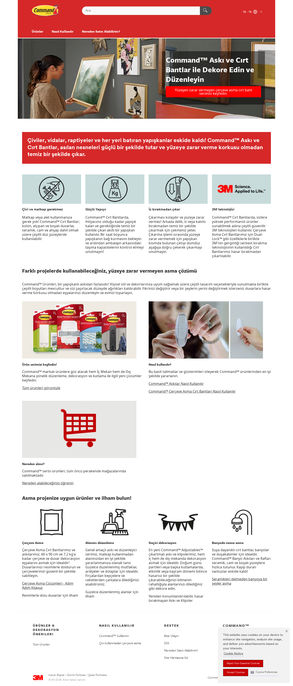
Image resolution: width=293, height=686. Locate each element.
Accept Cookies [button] (236, 672)
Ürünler (37, 31)
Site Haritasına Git (176, 657)
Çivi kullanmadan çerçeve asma (120, 643)
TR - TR (247, 12)
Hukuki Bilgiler (56, 675)
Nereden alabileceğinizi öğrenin (48, 483)
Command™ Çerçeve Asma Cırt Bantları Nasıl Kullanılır (192, 391)
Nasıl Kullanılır (62, 31)
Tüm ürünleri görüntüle (41, 388)
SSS (166, 643)
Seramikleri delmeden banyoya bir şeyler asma (239, 581)
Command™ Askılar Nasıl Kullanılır (176, 383)
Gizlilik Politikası (76, 675)
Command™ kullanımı (114, 635)
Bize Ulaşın (171, 635)
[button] (264, 672)
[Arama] (206, 10)
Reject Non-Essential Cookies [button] (243, 663)
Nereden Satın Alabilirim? (101, 31)
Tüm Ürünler (41, 644)
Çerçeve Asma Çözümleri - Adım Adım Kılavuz (47, 585)
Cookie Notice (233, 653)
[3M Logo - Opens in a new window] (45, 10)
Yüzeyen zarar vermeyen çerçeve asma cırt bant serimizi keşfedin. (213, 92)
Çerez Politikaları (97, 675)
